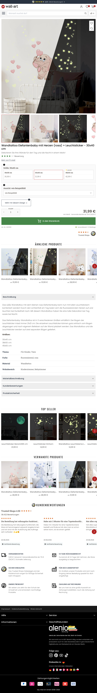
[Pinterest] (56, 655)
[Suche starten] (85, 13)
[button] (48, 66)
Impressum (5, 609)
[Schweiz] (67, 670)
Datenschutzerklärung (20, 609)
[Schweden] (74, 670)
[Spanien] (71, 670)
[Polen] (77, 670)
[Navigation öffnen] (3, 13)
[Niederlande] (60, 670)
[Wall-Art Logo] (9, 6)
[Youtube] (61, 655)
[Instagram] (51, 655)
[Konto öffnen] (81, 6)
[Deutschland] (50, 670)
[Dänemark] (64, 670)
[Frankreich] (53, 670)
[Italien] (57, 670)
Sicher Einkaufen (16, 568)
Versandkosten (16, 554)
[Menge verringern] (4, 212)
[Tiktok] (66, 655)
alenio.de (52, 636)
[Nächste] (94, 266)
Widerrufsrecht (36, 609)
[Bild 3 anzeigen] (73, 129)
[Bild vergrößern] (91, 28)
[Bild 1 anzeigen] (15, 129)
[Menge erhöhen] (17, 212)
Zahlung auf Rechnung (70, 584)
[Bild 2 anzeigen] (44, 129)
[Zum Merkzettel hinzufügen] (91, 23)
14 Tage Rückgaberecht (70, 554)
